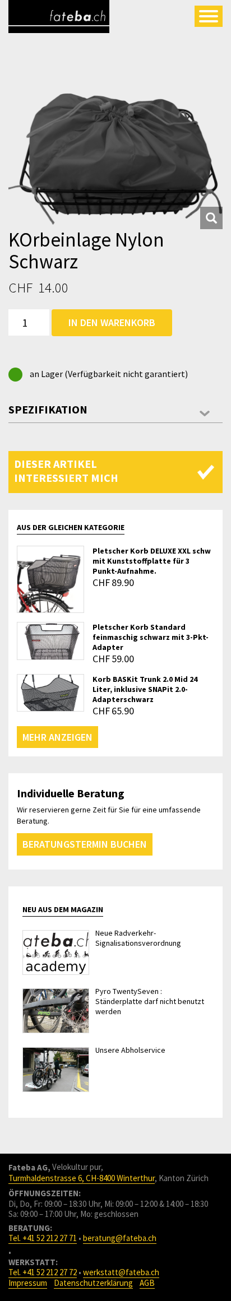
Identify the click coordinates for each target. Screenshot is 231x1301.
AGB (147, 1282)
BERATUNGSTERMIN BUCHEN (84, 844)
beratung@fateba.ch (119, 1238)
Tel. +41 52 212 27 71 (42, 1238)
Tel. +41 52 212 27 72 (42, 1272)
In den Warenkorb (111, 322)
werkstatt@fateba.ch (121, 1272)
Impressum (27, 1282)
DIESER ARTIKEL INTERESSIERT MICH (66, 471)
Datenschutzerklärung (93, 1282)
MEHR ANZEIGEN (57, 737)
